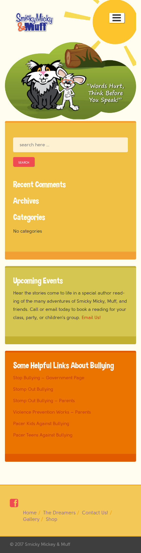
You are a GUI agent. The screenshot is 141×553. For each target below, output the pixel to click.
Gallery (31, 519)
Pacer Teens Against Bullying (42, 435)
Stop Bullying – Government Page (48, 377)
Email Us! (91, 317)
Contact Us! (95, 513)
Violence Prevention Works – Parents (52, 412)
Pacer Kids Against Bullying (41, 423)
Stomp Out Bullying (33, 389)
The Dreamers (59, 513)
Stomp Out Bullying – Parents (44, 400)
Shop (51, 519)
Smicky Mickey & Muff (47, 544)
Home (30, 513)
